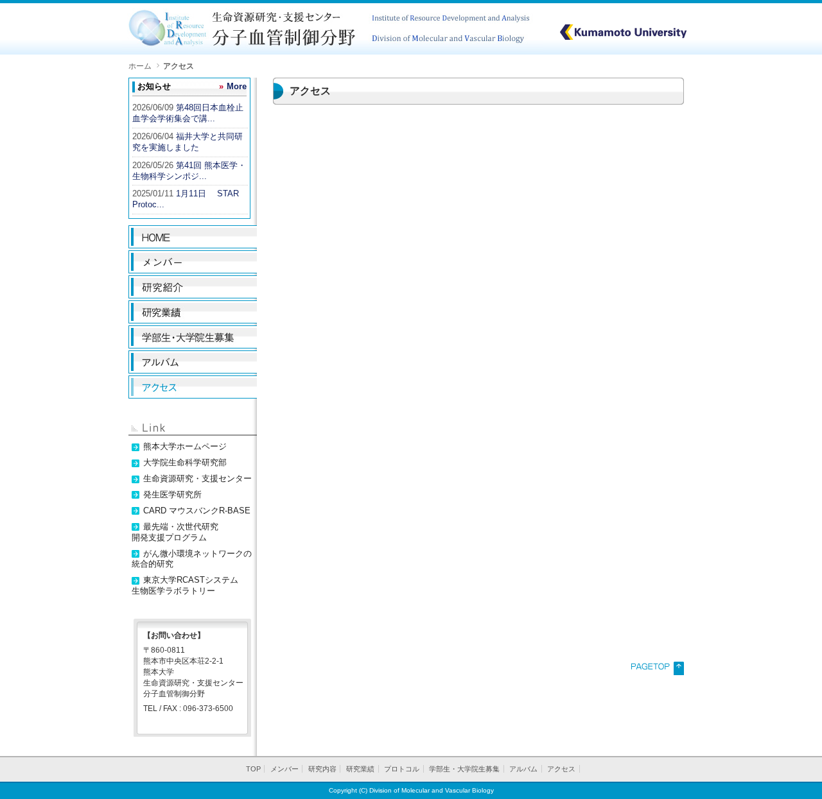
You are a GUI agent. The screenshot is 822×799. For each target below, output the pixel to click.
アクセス (561, 769)
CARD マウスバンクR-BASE (196, 510)
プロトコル (401, 769)
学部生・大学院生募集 (464, 769)
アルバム (523, 769)
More (237, 86)
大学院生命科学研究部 (185, 462)
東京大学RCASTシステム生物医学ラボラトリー (185, 585)
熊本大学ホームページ (185, 446)
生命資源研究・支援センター (197, 478)
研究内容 (322, 769)
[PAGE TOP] (657, 672)
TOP (253, 769)
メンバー (284, 769)
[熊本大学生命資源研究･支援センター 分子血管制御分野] (332, 51)
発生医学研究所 (172, 494)
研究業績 (360, 769)
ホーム (140, 66)
